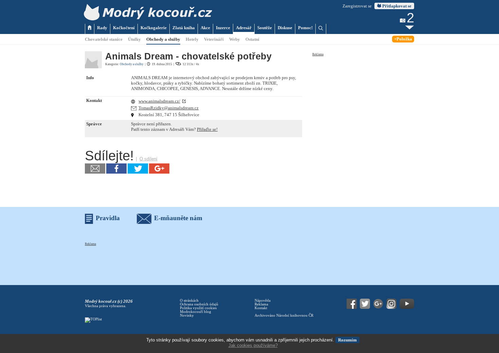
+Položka (403, 38)
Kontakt (261, 308)
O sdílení (149, 158)
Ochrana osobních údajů (199, 304)
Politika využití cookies (198, 308)
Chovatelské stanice (104, 39)
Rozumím (347, 339)
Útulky (134, 39)
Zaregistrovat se (357, 5)
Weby (234, 39)
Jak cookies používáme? (253, 345)
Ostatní (252, 39)
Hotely (192, 39)
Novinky (187, 315)
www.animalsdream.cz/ (159, 101)
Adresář (244, 27)
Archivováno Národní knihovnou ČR (284, 315)
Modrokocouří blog (195, 312)
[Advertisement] (363, 99)
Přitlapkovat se (396, 5)
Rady (102, 27)
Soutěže (264, 27)
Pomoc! (305, 27)
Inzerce (223, 27)
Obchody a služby (163, 39)
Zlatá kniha (183, 27)
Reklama (318, 54)
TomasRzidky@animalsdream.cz (168, 107)
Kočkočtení (124, 27)
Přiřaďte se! (207, 129)
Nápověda (263, 300)
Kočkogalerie (154, 27)
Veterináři (214, 39)
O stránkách (189, 300)
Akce (205, 27)
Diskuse (285, 27)
